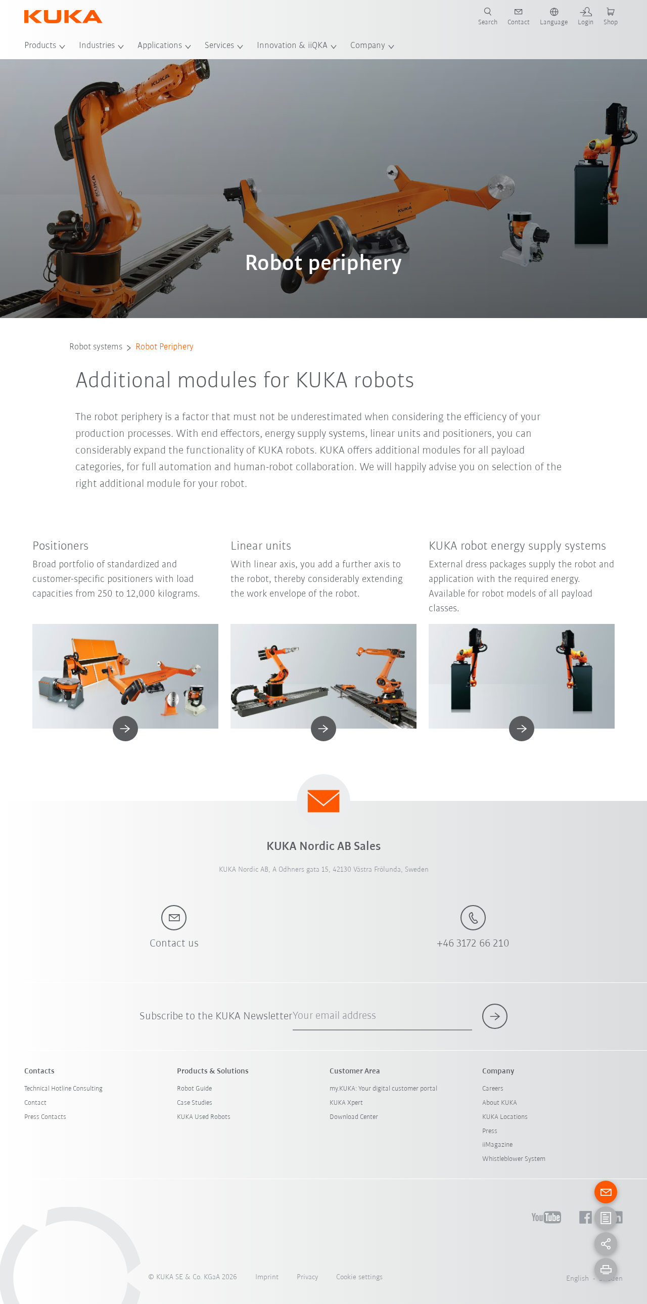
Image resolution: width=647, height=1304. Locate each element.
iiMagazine (497, 1145)
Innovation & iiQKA (292, 46)
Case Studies (194, 1103)
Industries (97, 46)
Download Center (354, 1117)
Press (489, 1131)
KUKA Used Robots (203, 1117)
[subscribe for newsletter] (494, 1016)
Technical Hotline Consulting (63, 1089)
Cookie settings (359, 1277)
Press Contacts (45, 1117)
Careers (492, 1089)
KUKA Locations (505, 1117)
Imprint (267, 1277)
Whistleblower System (513, 1159)
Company (367, 46)
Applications (159, 46)
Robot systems (95, 347)
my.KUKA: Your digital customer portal (383, 1089)
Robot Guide (194, 1089)
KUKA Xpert (346, 1103)
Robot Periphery (164, 347)
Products (40, 46)
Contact (35, 1103)
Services (219, 46)
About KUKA (499, 1103)
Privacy (307, 1277)
